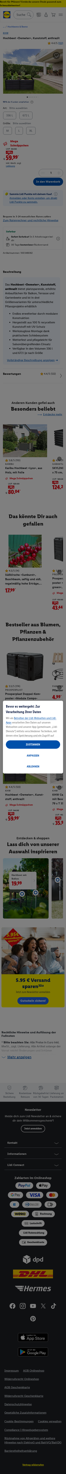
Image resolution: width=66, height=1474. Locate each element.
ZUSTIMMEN (33, 744)
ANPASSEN (33, 755)
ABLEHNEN (33, 766)
